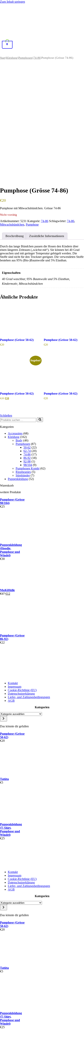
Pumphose (32, 224)
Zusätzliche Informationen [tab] (46, 236)
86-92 (27, 458)
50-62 (27, 447)
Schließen (6, 415)
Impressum (14, 686)
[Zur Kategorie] (3, 719)
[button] (40, 52)
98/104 (27, 465)
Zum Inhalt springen (12, 1)
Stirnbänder (23, 475)
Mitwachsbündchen (12, 224)
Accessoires (15, 433)
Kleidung (12, 57)
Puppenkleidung (18, 479)
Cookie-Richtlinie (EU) (22, 690)
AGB (11, 700)
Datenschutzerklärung (21, 693)
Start (2, 57)
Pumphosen (25, 57)
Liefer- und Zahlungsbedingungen (29, 697)
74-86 (37, 57)
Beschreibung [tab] (14, 236)
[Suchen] (40, 419)
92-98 (27, 461)
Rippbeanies (23, 472)
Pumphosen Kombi (27, 468)
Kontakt (13, 683)
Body (19, 440)
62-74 (27, 451)
